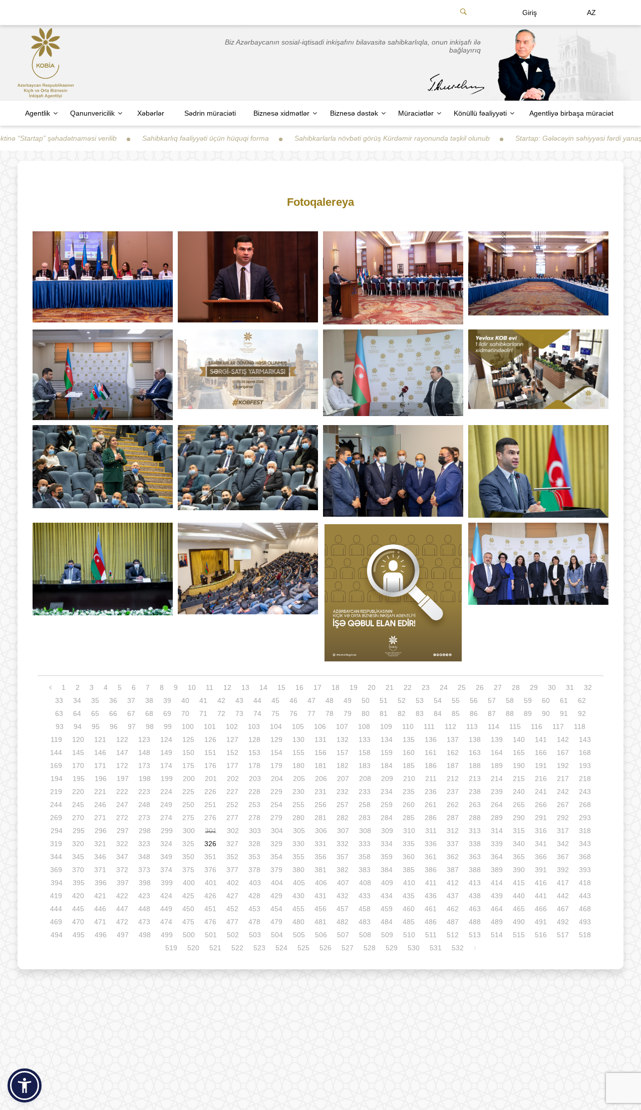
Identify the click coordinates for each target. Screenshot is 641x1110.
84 (438, 713)
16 (299, 687)
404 (277, 883)
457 (343, 909)
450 (188, 909)
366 (541, 857)
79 (348, 713)
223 (144, 792)
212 (453, 779)
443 (585, 896)
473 (144, 922)
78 (330, 713)
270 (78, 818)
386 (431, 870)
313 (475, 831)
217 (563, 779)
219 (56, 792)
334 (387, 844)
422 (122, 896)
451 (210, 909)
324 (166, 844)
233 (365, 792)
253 (254, 805)
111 (429, 726)
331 (320, 844)
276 (210, 818)
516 (541, 935)
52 (402, 700)
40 (185, 700)
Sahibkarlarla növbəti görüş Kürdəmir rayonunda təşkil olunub (343, 138)
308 (365, 831)
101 (210, 726)
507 (343, 935)
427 (232, 896)
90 (546, 713)
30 (552, 687)
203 (255, 779)
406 (321, 883)
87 (492, 713)
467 (563, 909)
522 (237, 948)
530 (414, 948)
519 (171, 948)
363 (475, 857)
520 (193, 948)
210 (409, 779)
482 (343, 922)
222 (122, 792)
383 (365, 870)
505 (299, 935)
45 (275, 700)
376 (210, 870)
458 (365, 909)
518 (585, 935)
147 (122, 753)
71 (203, 713)
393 (585, 870)
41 (203, 700)
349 (166, 857)
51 (384, 700)
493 (585, 922)
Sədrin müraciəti (210, 113)
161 (431, 753)
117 (558, 726)
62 (582, 700)
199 (167, 779)
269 (56, 818)
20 (372, 687)
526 (325, 948)
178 (254, 766)
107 (342, 726)
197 (123, 779)
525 (303, 948)
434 (387, 896)
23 (426, 687)
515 (519, 935)
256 (320, 805)
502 (233, 935)
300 (189, 831)
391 (541, 870)
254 (276, 805)
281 (320, 818)
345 (78, 857)
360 (409, 857)
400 (189, 883)
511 (431, 935)
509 (387, 935)
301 (211, 831)
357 (343, 857)
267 (563, 805)
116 (536, 726)
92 (582, 713)
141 (541, 739)
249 (166, 805)
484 (387, 922)
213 (475, 779)
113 (472, 726)
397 (123, 883)
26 (480, 687)
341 (541, 844)
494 (57, 935)
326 (210, 844)
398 (145, 883)
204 (277, 779)
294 (57, 831)
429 (276, 896)
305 (299, 831)
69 (167, 713)
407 (343, 883)
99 (168, 726)
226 (210, 792)
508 (365, 935)
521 (215, 948)
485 (409, 922)
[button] (24, 1085)
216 (541, 779)
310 (409, 831)
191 (541, 766)
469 (56, 922)
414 (497, 883)
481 (320, 922)
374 (166, 870)
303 (255, 831)
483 (365, 922)
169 (56, 766)
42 (221, 700)
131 (320, 739)
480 (298, 922)
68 (149, 713)
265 (519, 805)
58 (510, 700)
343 (585, 844)
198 (145, 779)
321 (100, 844)
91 (564, 713)
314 (497, 831)
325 (188, 844)
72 (221, 713)
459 (387, 909)
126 (210, 739)
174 (166, 766)
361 (431, 857)
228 (254, 792)
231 (320, 792)
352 (232, 857)
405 (299, 883)
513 (475, 935)
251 (210, 805)
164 (497, 753)
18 (336, 687)
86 (474, 713)
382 (343, 870)
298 (145, 831)
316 (541, 831)
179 (276, 766)
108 (364, 726)
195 (79, 779)
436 (431, 896)
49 (348, 700)
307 (343, 831)
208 (365, 779)
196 (101, 779)
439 (497, 896)
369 (56, 870)
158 (365, 753)
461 (431, 909)
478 (254, 922)
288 (475, 818)
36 (113, 700)
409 (387, 883)
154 (276, 753)
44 (257, 700)
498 (145, 935)
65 (95, 713)
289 (497, 818)
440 (519, 896)
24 (444, 687)
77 (311, 713)
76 (293, 713)
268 (585, 805)
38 (149, 700)
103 (254, 726)
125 (188, 739)
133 (365, 739)
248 (144, 805)
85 (456, 713)
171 (100, 766)
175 (188, 766)
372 (122, 870)
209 (387, 779)
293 (585, 818)
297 (123, 831)
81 (384, 713)
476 (210, 922)
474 (166, 922)
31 (570, 687)
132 (343, 739)
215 (519, 779)
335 (409, 844)
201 (211, 779)
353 (254, 857)
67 (131, 713)
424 (166, 896)
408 (365, 883)
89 (528, 713)
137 (453, 739)
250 (188, 805)
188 (475, 766)
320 (78, 844)
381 (320, 870)
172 (122, 766)
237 (453, 792)
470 (78, 922)
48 (330, 700)
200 (189, 779)
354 (276, 857)
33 (59, 700)
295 (79, 831)
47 (311, 700)
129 (276, 739)
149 (166, 753)
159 (387, 753)
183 (365, 766)
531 (436, 948)
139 (497, 739)
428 (254, 896)
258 (365, 805)
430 (298, 896)
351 (210, 857)
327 (232, 844)
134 (387, 739)
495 (79, 935)
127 (232, 739)
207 (343, 779)
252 (232, 805)
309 (387, 831)
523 (259, 948)
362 (453, 857)
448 (144, 909)
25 (462, 687)
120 (78, 739)
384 (387, 870)
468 (585, 909)
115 (515, 726)
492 (563, 922)
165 (519, 753)
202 (233, 779)
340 (519, 844)
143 (585, 739)
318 (585, 831)
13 (245, 687)
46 (293, 700)
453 (254, 909)
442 (563, 896)
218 (585, 779)
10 (192, 687)
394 (57, 883)
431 (320, 896)
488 (475, 922)
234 (387, 792)
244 (56, 805)
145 (78, 753)
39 (167, 700)
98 (150, 726)
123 (144, 739)
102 (232, 726)
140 (519, 739)
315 (519, 831)
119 (56, 739)
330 (298, 844)
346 (100, 857)
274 (166, 818)
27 (498, 687)
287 (453, 818)
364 (497, 857)
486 (431, 922)
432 (343, 896)
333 (365, 844)
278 (254, 818)
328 (254, 844)
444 (56, 909)
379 (276, 870)
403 (255, 883)
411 (431, 883)
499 (167, 935)
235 (409, 792)
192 (563, 766)
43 (239, 700)
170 (78, 766)
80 (366, 713)
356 (320, 857)
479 (276, 922)
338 (475, 844)
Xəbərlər (150, 113)
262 (453, 805)
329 (276, 844)
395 (79, 883)
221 (100, 792)
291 (541, 818)
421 (100, 896)
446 (100, 909)
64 (77, 713)
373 (144, 870)
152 (232, 753)
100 (188, 726)
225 (188, 792)
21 (390, 687)
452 (232, 909)
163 (475, 753)
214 (497, 779)
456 (320, 909)
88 (510, 713)
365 (519, 857)
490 (519, 922)
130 (298, 739)
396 (101, 883)
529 (392, 948)
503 (255, 935)
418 (585, 883)
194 (57, 779)
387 (453, 870)
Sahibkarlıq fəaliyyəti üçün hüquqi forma (157, 138)
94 (78, 726)
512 (453, 935)
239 (497, 792)
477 (232, 922)
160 (409, 753)
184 (387, 766)
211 (431, 779)
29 (534, 687)
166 (541, 753)
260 (409, 805)
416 (541, 883)
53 (420, 700)
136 (431, 739)
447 (122, 909)
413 (475, 883)
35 (95, 700)
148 (144, 753)
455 (298, 909)
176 (210, 766)
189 (497, 766)
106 (320, 726)
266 (541, 805)
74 (257, 713)
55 (456, 700)
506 (321, 935)
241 (541, 792)
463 (475, 909)
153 (254, 753)
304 (277, 831)
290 (519, 818)
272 (122, 818)
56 (474, 700)
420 (78, 896)
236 (431, 792)
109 (386, 726)
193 (585, 766)
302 (233, 831)
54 (438, 700)
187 (453, 766)
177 (232, 766)
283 (365, 818)
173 (144, 766)
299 (167, 831)
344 (56, 857)
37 (131, 700)
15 (281, 687)
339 (497, 844)
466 (541, 909)
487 (453, 922)
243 (585, 792)
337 (453, 844)
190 (519, 766)
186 (431, 766)
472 (122, 922)
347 (122, 857)
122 (122, 739)
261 (431, 805)
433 (365, 896)
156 (320, 753)
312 (453, 831)
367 (563, 857)
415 (519, 883)
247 (122, 805)
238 (475, 792)
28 (516, 687)
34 (77, 700)
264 (497, 805)
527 (348, 948)
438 (475, 896)
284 (387, 818)
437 (453, 896)
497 (123, 935)
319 (56, 844)
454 (276, 909)
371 (100, 870)
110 (408, 726)
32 (588, 687)
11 (209, 687)
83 (420, 713)
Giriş (529, 13)
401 (211, 883)
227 (232, 792)
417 (563, 883)
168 (585, 753)
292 (563, 818)
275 (188, 818)
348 (144, 857)
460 (409, 909)
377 (232, 870)
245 (78, 805)
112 (450, 726)
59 (528, 700)
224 (166, 792)
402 (233, 883)
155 (298, 753)
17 (317, 687)
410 (409, 883)
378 (254, 870)
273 (144, 818)
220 (78, 792)
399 (167, 883)
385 (409, 870)
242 (563, 792)
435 (409, 896)
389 (497, 870)
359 (387, 857)
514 (497, 935)
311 (431, 831)
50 (366, 700)
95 (96, 726)
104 (276, 726)
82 (402, 713)
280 (298, 818)
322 (122, 844)
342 (563, 844)
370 (78, 870)
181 (320, 766)
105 (298, 726)
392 (563, 870)
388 (475, 870)
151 (210, 753)
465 (519, 909)
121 (100, 739)
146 (100, 753)
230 (298, 792)
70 (185, 713)
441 (541, 896)
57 (492, 700)
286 (431, 818)
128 (254, 739)
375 (188, 870)
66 (113, 713)
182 (343, 766)
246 (100, 805)
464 (497, 909)
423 (144, 896)
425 (188, 896)
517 (563, 935)
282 (343, 818)
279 (276, 818)
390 (519, 870)
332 (343, 844)
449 (166, 909)
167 (563, 753)
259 (387, 805)
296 (101, 831)
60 (546, 700)
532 (458, 948)
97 (132, 726)
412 (453, 883)
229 (276, 792)
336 (431, 844)
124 (166, 739)
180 (298, 766)
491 (541, 922)
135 (409, 739)
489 (497, 922)
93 (60, 726)
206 (321, 779)
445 (78, 909)
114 (493, 726)
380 (298, 870)
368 (585, 857)
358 (365, 857)
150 (188, 753)
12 (227, 687)
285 (409, 818)
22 (408, 687)
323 (144, 844)
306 (321, 831)
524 (281, 948)
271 (100, 818)
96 (114, 726)
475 (188, 922)
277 (232, 818)
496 (101, 935)
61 (564, 700)
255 (298, 805)
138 (475, 739)
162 (453, 753)
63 (59, 713)
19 (354, 687)
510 (409, 935)
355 (298, 857)
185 (409, 766)
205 (299, 779)
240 (519, 792)
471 (100, 922)
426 (210, 896)
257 (343, 805)
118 (579, 726)
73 (239, 713)
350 (188, 857)
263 (475, 805)
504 (277, 935)
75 (275, 713)
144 (56, 753)
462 (453, 909)
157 (343, 753)
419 (56, 896)
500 (189, 935)
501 (211, 935)
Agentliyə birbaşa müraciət (571, 113)
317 (563, 831)
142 (563, 739)
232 (343, 792)
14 (263, 687)
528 (370, 948)
